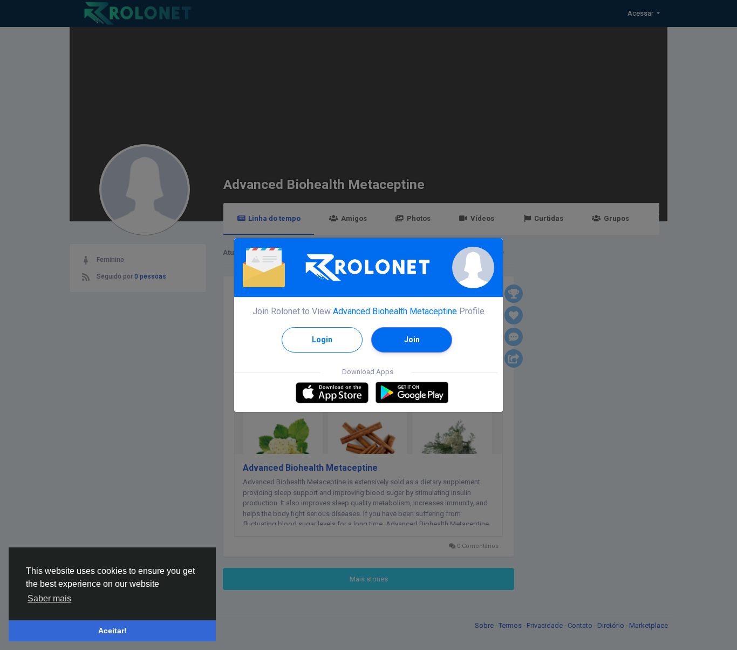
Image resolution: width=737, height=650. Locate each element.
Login (322, 339)
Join (412, 339)
